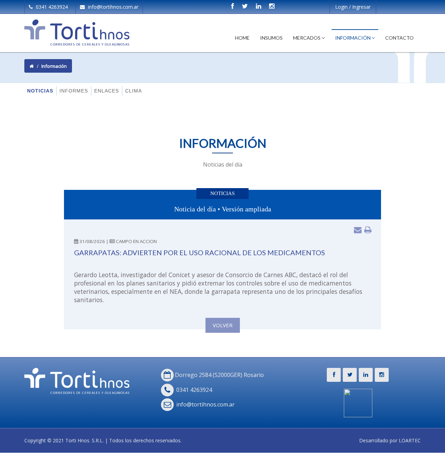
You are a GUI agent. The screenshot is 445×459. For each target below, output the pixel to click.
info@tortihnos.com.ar (112, 6)
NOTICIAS (40, 91)
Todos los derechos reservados (144, 440)
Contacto (399, 38)
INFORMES (73, 91)
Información (353, 38)
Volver (223, 325)
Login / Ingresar (353, 6)
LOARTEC (410, 440)
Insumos (271, 38)
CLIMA (133, 91)
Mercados (307, 38)
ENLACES (106, 91)
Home (242, 38)
